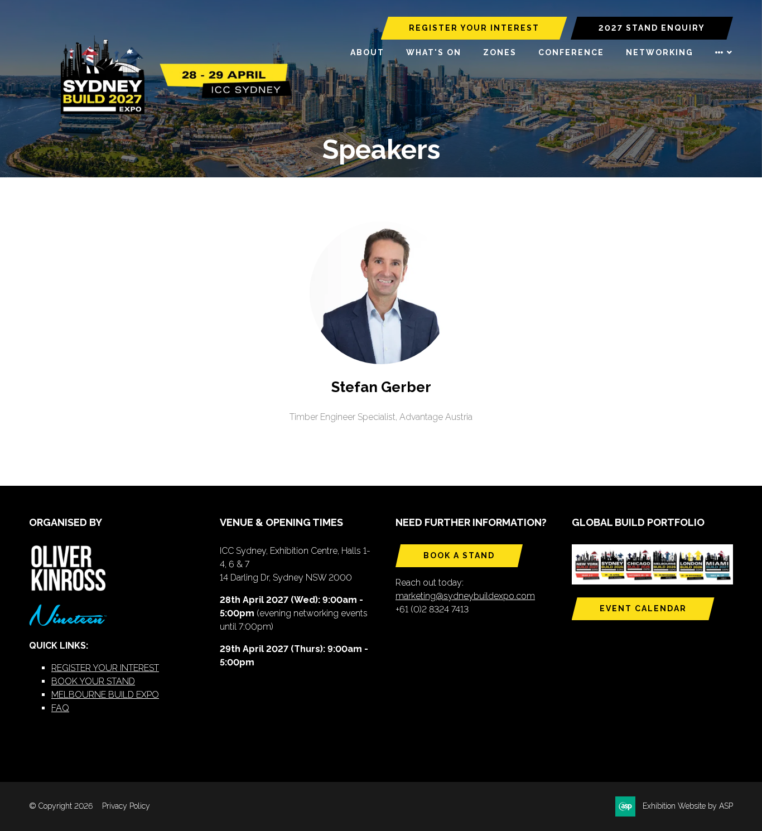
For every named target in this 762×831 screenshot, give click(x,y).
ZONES (500, 52)
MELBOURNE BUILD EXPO (105, 694)
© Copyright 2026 (61, 805)
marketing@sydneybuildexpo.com (465, 596)
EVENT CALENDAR (643, 608)
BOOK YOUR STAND (93, 681)
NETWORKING (659, 52)
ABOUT (367, 52)
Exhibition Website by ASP (688, 805)
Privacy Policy (126, 805)
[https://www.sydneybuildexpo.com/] (171, 112)
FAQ (60, 708)
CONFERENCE (571, 52)
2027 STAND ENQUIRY (652, 27)
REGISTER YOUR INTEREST (474, 27)
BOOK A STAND (459, 555)
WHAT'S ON (433, 52)
